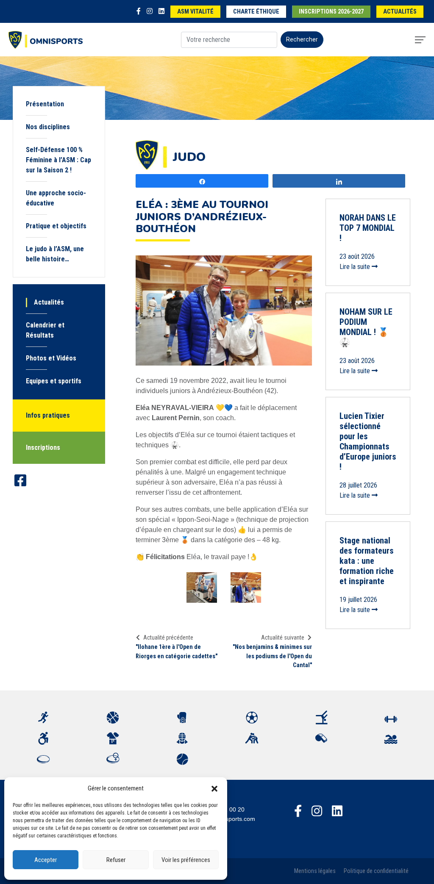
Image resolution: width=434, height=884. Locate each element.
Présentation (45, 104)
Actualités (400, 11)
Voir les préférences (185, 860)
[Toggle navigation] (420, 39)
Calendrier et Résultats (45, 330)
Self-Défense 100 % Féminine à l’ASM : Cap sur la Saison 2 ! (58, 160)
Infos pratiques (48, 415)
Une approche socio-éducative (56, 198)
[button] (214, 788)
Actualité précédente (168, 637)
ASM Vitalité (195, 11)
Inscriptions (43, 447)
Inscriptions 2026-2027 (331, 11)
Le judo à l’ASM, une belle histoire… (55, 254)
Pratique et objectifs (56, 226)
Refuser (115, 860)
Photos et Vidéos (51, 358)
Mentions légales (315, 871)
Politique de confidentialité (376, 871)
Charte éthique (256, 11)
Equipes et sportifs (53, 381)
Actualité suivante (282, 637)
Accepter (45, 860)
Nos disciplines (48, 127)
